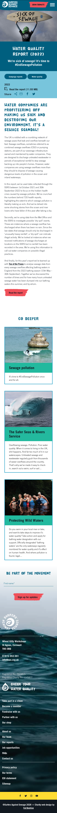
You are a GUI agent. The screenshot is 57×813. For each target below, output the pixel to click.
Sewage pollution (21, 367)
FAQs (4, 753)
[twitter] (34, 94)
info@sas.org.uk (10, 659)
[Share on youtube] (37, 796)
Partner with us (10, 717)
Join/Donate (38, 5)
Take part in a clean (12, 700)
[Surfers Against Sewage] (10, 4)
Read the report (16, 292)
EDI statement (9, 778)
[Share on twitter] (25, 796)
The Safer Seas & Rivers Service (27, 434)
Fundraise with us (11, 711)
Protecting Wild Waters (26, 520)
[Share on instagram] (31, 796)
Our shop (6, 722)
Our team (6, 736)
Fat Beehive (28, 808)
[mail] (21, 94)
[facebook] (27, 94)
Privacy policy (9, 767)
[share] (16, 94)
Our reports (8, 742)
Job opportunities (11, 747)
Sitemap (6, 783)
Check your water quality (23, 686)
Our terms (7, 772)
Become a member (11, 706)
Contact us (7, 758)
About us (6, 731)
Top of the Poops (16, 264)
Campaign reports (15, 77)
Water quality (37, 77)
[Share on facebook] (20, 796)
